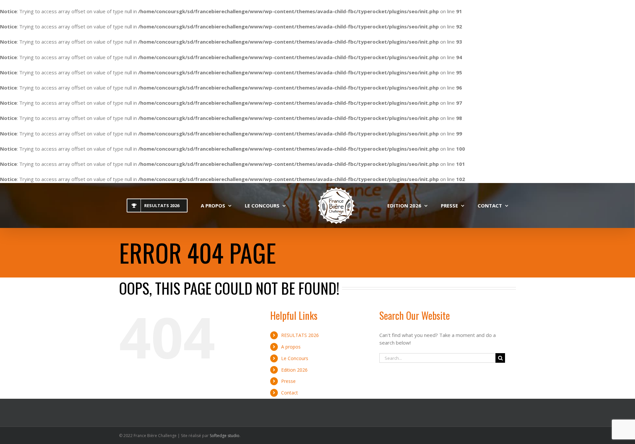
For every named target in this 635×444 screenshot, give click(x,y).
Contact (289, 392)
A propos (291, 347)
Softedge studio (224, 435)
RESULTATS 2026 (300, 335)
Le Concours (294, 358)
